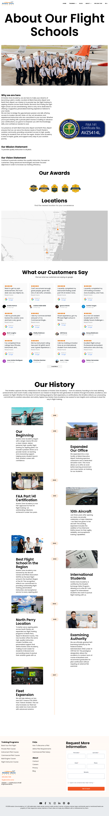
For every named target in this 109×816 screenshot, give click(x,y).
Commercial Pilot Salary (41, 752)
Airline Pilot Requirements (42, 749)
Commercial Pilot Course (10, 755)
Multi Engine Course (8, 759)
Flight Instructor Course (9, 762)
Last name (96, 752)
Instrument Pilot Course (10, 752)
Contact (36, 761)
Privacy (35, 768)
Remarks (86, 772)
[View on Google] (4, 306)
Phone (95, 763)
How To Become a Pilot (41, 745)
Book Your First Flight (8, 745)
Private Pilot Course (8, 749)
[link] (8, 3)
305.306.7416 (6, 777)
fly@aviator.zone (7, 780)
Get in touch (86, 788)
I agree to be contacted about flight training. (82, 782)
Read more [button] (9, 295)
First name (76, 752)
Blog (34, 771)
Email (76, 763)
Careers (35, 764)
